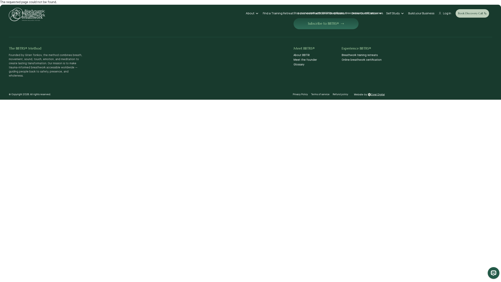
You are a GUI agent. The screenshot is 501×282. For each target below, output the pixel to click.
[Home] (28, 13)
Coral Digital (378, 94)
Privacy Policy (300, 94)
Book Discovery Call (470, 13)
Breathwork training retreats (360, 55)
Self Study (393, 13)
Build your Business (421, 13)
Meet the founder (305, 59)
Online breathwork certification (362, 59)
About (250, 13)
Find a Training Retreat (278, 13)
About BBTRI (302, 55)
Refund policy (340, 94)
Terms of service (320, 94)
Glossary (299, 64)
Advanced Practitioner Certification (322, 13)
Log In (447, 13)
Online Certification (364, 13)
